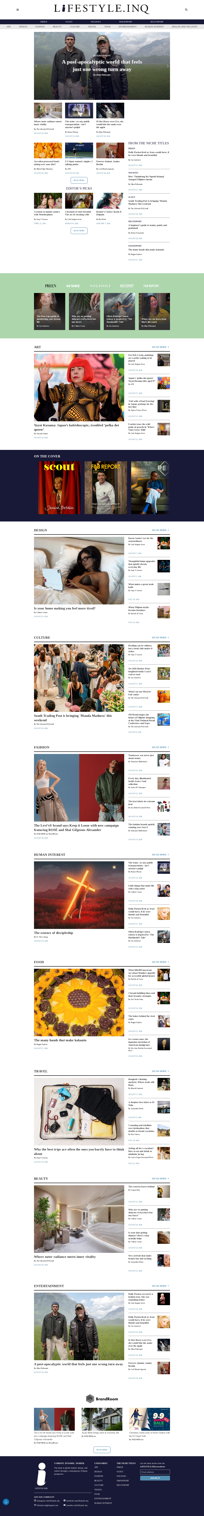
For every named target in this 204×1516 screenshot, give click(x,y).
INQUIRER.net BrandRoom (47, 834)
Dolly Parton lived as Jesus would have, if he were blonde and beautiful (141, 912)
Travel (92, 27)
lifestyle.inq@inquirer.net (47, 1505)
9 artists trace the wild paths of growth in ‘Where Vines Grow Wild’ (141, 427)
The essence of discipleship (53, 933)
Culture (75, 27)
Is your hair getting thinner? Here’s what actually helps (138, 1235)
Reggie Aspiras (136, 254)
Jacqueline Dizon (137, 1109)
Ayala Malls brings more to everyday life (100, 1433)
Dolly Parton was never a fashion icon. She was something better (140, 1297)
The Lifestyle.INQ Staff (45, 129)
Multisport (156, 22)
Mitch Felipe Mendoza (44, 169)
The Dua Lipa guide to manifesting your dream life (48, 319)
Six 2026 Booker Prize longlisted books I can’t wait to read (139, 671)
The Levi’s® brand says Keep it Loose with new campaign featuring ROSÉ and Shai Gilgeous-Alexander (54, 1436)
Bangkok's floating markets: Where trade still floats (141, 1082)
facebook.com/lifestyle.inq (77, 1501)
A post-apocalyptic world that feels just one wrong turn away (78, 1364)
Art (9, 27)
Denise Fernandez (137, 233)
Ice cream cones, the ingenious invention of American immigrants (139, 1042)
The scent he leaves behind (141, 1186)
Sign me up (155, 1478)
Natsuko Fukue (42, 434)
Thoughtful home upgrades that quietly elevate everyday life (141, 564)
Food (107, 27)
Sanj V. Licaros (42, 219)
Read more (79, 180)
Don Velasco (135, 1134)
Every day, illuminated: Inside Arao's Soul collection (139, 781)
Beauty (57, 27)
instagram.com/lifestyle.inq (48, 1501)
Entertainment (128, 27)
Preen (43, 22)
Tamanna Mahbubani (139, 762)
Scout (69, 22)
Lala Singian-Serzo (75, 219)
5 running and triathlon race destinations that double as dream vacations (141, 1128)
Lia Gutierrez (136, 160)
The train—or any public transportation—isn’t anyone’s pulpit (77, 124)
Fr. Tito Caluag (42, 937)
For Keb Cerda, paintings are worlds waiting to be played (141, 358)
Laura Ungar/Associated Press (142, 1157)
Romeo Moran (73, 132)
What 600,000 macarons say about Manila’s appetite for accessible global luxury (141, 973)
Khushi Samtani (137, 1088)
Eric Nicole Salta (137, 999)
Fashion (40, 27)
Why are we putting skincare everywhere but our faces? (84, 319)
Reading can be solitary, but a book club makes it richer (140, 648)
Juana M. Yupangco (138, 787)
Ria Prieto (102, 219)
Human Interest (154, 27)
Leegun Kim (135, 1190)
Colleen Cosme (79, 326)
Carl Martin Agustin (106, 169)
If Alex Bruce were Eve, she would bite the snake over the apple (110, 124)
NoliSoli (96, 22)
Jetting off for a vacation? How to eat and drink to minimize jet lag (141, 1151)
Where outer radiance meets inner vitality (65, 1257)
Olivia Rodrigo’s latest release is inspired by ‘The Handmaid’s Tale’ (119, 319)
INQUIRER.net (90, 1436)
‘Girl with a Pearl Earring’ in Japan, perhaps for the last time (141, 404)
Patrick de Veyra (137, 614)
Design (23, 27)
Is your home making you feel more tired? (65, 608)
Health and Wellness (184, 27)
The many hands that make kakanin (146, 249)
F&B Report (125, 22)
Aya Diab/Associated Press (140, 808)
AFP (69, 169)
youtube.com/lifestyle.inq (76, 1505)
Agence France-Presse (139, 410)
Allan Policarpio (103, 75)
